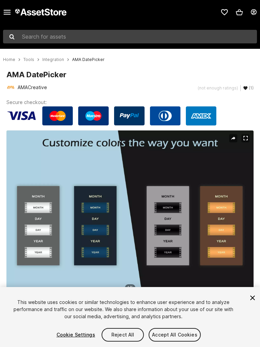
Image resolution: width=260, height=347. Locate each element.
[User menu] (253, 12)
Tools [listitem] (28, 59)
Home (9, 59)
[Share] (233, 138)
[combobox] (130, 36)
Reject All (122, 335)
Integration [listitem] (53, 59)
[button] (239, 12)
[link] (224, 12)
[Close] (252, 297)
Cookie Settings (76, 335)
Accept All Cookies (174, 335)
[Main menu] (7, 12)
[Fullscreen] (245, 138)
